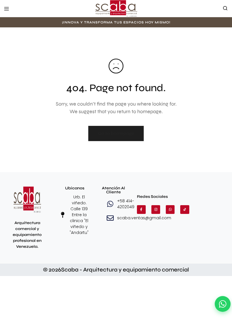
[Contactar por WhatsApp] (223, 304)
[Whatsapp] (170, 209)
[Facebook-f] (141, 209)
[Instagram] (155, 209)
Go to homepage (116, 133)
